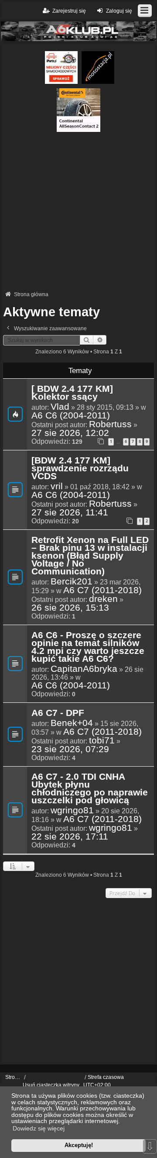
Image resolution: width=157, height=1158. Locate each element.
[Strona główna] (78, 31)
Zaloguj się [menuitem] (119, 11)
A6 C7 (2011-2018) (102, 590)
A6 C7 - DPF (57, 713)
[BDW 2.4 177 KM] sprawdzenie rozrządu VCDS (80, 468)
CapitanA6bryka (84, 669)
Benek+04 (72, 723)
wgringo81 (72, 810)
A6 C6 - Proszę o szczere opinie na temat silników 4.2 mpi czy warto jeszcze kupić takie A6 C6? (87, 647)
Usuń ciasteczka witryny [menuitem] (51, 1085)
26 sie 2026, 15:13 (70, 608)
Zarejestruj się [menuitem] (69, 11)
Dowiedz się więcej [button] (39, 1128)
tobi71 (102, 740)
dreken (103, 599)
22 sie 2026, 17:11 (69, 836)
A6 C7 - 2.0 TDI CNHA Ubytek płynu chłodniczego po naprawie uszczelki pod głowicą (89, 789)
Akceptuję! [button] (79, 1145)
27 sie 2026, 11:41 (69, 512)
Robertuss (110, 424)
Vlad (60, 407)
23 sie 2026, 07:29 (70, 749)
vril (57, 486)
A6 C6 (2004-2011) (70, 415)
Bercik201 (71, 581)
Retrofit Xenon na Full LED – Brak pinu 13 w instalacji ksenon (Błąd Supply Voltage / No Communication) (90, 556)
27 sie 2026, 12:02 (70, 433)
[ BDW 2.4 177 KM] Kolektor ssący (72, 393)
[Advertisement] (78, 210)
